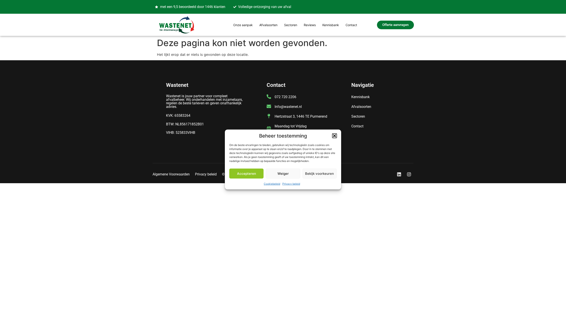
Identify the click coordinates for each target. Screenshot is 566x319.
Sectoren (290, 25)
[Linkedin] (399, 174)
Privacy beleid (291, 183)
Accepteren (246, 173)
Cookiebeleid (272, 183)
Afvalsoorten (268, 25)
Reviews (310, 25)
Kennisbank (330, 25)
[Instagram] (409, 174)
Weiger (283, 173)
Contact (351, 25)
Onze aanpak (243, 25)
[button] (334, 136)
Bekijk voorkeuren (319, 173)
